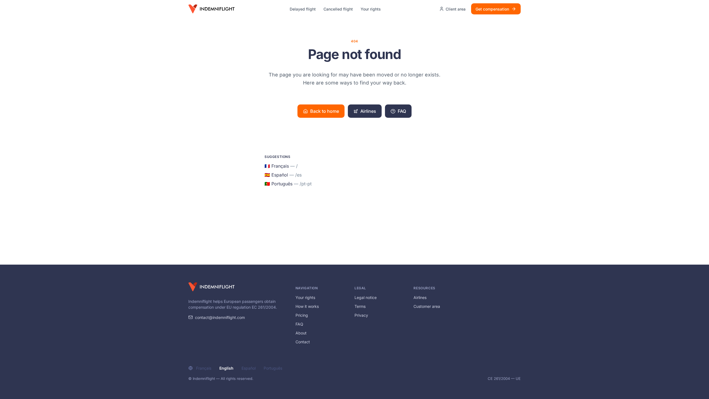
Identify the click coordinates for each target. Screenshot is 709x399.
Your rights (371, 9)
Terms (360, 306)
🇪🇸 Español (283, 175)
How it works (307, 306)
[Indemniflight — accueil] (211, 8)
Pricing (302, 315)
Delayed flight (303, 9)
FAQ (402, 111)
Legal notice (365, 297)
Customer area (426, 306)
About (301, 333)
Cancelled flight (338, 9)
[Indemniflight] (211, 286)
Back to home (324, 111)
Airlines (368, 111)
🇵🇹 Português (288, 183)
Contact (303, 341)
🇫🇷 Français (281, 166)
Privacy (361, 315)
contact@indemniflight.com (220, 317)
